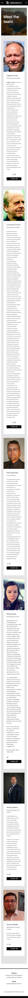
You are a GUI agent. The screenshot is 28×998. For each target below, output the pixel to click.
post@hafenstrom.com (14, 983)
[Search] (26, 2)
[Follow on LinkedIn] (15, 174)
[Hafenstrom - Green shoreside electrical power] (14, 2)
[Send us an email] (13, 174)
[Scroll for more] (14, 32)
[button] (2, 3)
